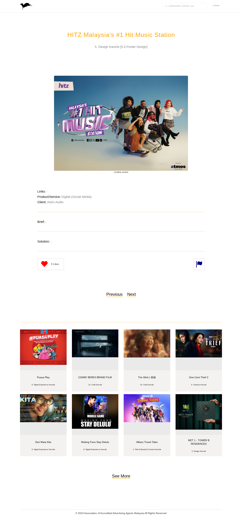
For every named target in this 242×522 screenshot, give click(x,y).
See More (121, 476)
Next (131, 294)
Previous (114, 294)
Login (216, 6)
